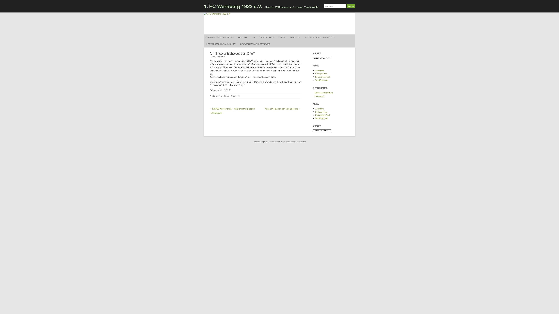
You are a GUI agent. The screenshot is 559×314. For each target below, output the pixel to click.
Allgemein (235, 95)
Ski (253, 37)
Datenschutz (258, 141)
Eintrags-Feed (321, 73)
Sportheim (295, 37)
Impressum (319, 95)
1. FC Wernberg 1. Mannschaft (320, 37)
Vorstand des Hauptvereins (220, 37)
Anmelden (319, 70)
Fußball (242, 37)
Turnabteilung (266, 37)
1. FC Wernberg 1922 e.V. (233, 6)
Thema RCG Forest (298, 141)
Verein (282, 37)
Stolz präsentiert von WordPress (277, 141)
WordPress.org (321, 80)
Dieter (226, 95)
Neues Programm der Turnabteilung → (283, 108)
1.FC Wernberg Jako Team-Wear (255, 44)
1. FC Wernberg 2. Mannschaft (220, 44)
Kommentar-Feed (322, 76)
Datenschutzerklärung (324, 92)
